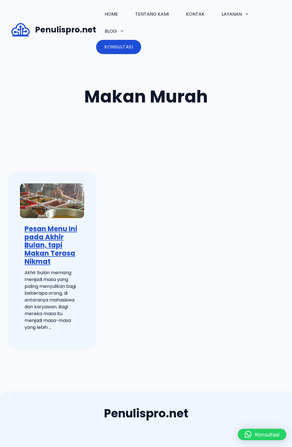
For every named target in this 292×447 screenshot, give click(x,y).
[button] (262, 434)
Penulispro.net (65, 29)
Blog (111, 31)
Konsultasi (118, 47)
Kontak (195, 14)
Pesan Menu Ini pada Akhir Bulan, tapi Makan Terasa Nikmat (51, 245)
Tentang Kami (152, 14)
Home (111, 14)
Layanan (232, 14)
